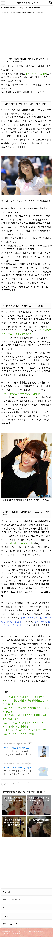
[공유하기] (11, 784)
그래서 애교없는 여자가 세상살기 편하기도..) (22, 393)
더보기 (46, 792)
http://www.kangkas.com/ (15, 743)
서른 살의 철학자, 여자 (27, 2)
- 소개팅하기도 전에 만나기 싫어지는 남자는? (24, 722)
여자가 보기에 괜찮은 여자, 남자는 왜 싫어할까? (20, 7)
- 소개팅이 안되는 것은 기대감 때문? (19, 734)
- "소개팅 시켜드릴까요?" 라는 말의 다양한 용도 (25, 730)
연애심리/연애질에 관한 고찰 (26, 12)
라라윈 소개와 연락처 (11, 899)
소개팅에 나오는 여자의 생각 (21, 543)
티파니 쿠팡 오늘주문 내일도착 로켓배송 (18, 767)
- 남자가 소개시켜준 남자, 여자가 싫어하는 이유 (25, 696)
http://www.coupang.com (15, 763)
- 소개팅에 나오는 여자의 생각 (17, 726)
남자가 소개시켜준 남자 (36, 73)
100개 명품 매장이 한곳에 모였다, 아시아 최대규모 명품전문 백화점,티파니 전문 (17, 753)
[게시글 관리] (14, 784)
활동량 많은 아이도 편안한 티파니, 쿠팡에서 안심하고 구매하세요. (17, 773)
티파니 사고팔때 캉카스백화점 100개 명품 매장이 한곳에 (18, 747)
